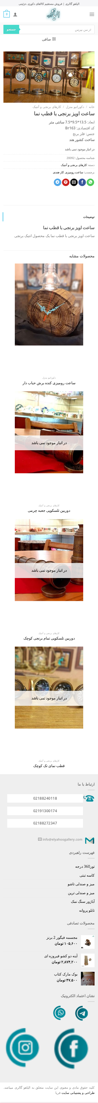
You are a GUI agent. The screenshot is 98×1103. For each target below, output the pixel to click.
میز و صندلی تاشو (81, 883)
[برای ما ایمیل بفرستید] (40, 839)
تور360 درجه (85, 866)
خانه (92, 107)
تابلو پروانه (87, 910)
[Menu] (92, 14)
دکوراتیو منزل (75, 107)
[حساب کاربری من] (15, 14)
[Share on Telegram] (57, 182)
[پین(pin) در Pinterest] (66, 182)
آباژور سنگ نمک (83, 901)
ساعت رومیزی (74, 172)
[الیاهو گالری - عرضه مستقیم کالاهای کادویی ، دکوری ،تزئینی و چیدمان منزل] (53, 14)
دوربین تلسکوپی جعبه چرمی (49, 510)
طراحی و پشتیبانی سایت (78, 1092)
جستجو (11, 29)
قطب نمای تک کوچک (49, 765)
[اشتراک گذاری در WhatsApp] (90, 182)
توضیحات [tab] (89, 217)
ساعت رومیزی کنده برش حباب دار (49, 383)
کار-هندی (58, 172)
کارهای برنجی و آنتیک (47, 107)
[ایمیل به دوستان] (74, 182)
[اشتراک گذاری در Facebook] (82, 182)
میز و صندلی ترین (81, 892)
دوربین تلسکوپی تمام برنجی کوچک (49, 638)
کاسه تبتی (87, 875)
